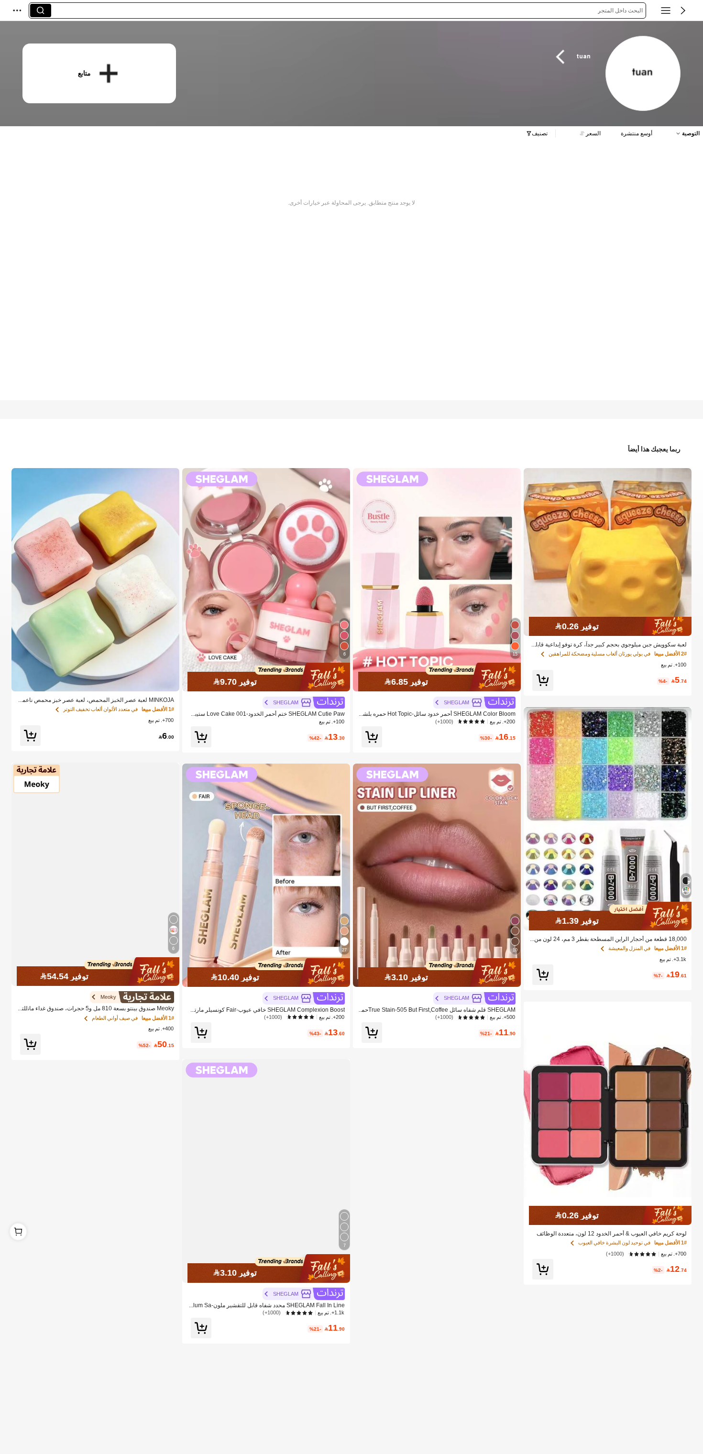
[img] (608, 626)
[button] (683, 10)
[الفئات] (665, 10)
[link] (642, 73)
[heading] (395, 56)
